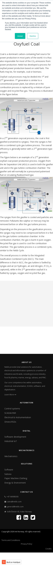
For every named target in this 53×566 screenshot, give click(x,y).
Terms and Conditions (10, 540)
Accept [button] (20, 36)
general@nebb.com (15, 506)
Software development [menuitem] (15, 436)
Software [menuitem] (8, 469)
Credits (48, 549)
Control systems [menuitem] (12, 408)
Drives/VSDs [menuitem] (10, 421)
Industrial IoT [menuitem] (10, 441)
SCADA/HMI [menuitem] (10, 413)
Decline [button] (33, 36)
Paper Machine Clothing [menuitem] (15, 478)
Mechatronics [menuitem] (10, 456)
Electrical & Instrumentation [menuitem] (17, 417)
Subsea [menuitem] (7, 474)
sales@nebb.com (14, 501)
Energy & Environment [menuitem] (15, 482)
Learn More (9, 394)
